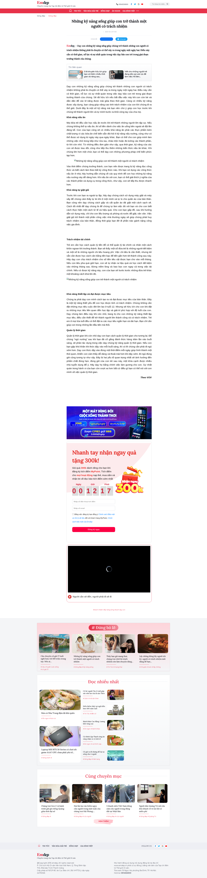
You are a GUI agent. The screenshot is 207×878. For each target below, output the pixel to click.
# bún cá (52, 718)
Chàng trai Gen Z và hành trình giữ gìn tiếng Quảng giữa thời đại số (52, 809)
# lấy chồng (156, 667)
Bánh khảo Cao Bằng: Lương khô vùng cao (94, 722)
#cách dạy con (120, 610)
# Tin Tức (109, 667)
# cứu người (87, 816)
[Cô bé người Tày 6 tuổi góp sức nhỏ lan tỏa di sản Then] (115, 695)
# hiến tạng (96, 759)
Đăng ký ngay (94, 529)
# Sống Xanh (45, 758)
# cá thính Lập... (96, 744)
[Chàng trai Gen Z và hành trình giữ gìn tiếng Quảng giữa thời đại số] (55, 793)
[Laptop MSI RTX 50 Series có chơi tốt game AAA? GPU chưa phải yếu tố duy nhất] (60, 736)
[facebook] (131, 4)
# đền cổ (93, 714)
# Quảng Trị (152, 816)
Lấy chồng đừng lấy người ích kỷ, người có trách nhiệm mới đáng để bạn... (152, 659)
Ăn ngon (116, 11)
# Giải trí (86, 698)
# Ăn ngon (45, 718)
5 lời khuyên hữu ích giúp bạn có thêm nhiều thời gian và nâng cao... (95, 74)
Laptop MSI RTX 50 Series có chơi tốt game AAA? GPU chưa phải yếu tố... (59, 751)
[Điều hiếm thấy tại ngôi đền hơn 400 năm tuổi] (115, 710)
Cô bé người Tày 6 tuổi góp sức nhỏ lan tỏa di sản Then (94, 692)
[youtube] (142, 4)
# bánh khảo (95, 729)
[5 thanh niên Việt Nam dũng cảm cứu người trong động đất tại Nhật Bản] (120, 793)
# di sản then (94, 698)
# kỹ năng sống (87, 667)
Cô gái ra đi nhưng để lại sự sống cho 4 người (93, 753)
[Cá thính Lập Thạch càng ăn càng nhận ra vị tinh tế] (115, 740)
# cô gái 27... (45, 669)
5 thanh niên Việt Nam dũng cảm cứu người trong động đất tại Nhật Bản (119, 809)
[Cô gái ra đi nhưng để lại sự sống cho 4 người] (115, 755)
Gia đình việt (86, 846)
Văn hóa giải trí (90, 11)
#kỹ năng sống (109, 610)
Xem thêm (103, 821)
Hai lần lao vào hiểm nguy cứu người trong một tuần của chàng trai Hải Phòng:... (87, 809)
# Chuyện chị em (145, 667)
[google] (138, 4)
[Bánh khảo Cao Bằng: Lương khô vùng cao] (115, 725)
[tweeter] (135, 4)
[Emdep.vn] (43, 3)
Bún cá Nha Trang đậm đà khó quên (58, 713)
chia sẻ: (94, 39)
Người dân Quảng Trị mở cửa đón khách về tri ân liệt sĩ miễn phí (152, 809)
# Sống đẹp (78, 667)
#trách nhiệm (98, 610)
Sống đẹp (105, 11)
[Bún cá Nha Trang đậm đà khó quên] (60, 700)
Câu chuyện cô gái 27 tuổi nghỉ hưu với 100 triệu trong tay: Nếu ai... (53, 659)
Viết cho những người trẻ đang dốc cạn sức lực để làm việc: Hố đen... (136, 74)
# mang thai (117, 667)
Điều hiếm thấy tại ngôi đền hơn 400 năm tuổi (94, 707)
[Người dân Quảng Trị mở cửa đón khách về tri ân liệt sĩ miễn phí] (152, 793)
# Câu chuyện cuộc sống (50, 667)
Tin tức (77, 11)
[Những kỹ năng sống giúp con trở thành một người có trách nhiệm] (87, 643)
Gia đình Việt (129, 11)
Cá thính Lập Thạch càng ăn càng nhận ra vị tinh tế (94, 738)
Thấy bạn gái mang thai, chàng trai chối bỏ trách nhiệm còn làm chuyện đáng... (119, 659)
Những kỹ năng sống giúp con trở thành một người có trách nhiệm (87, 659)
